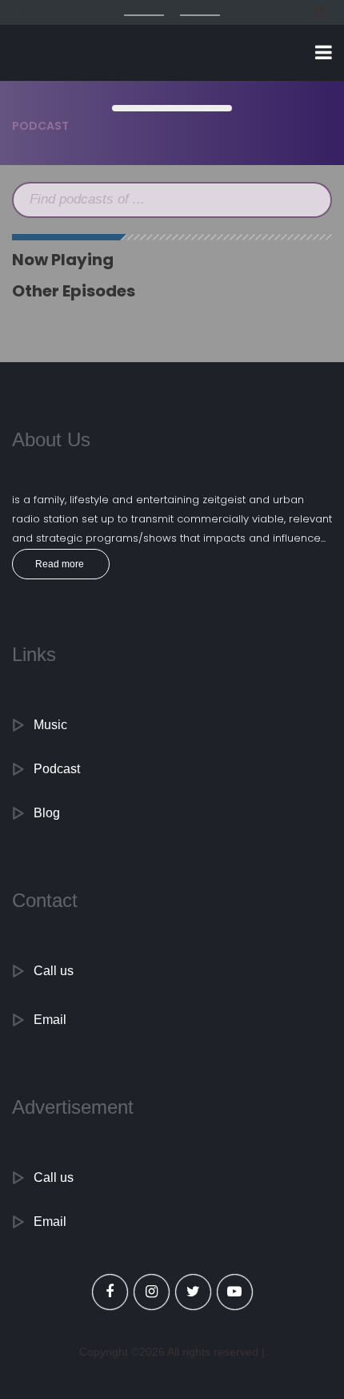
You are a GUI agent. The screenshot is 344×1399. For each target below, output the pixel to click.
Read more (59, 564)
